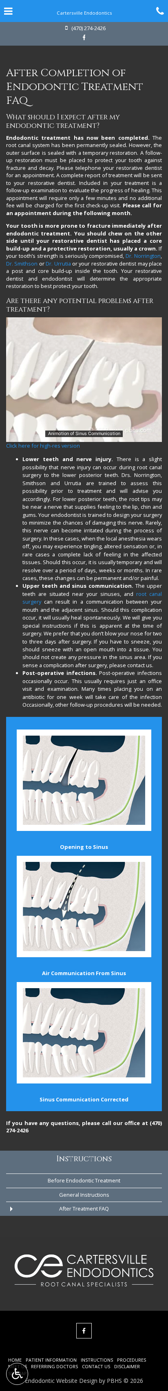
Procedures (131, 1360)
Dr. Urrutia (58, 263)
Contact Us (96, 1366)
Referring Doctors (54, 1366)
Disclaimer (127, 1366)
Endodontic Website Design (61, 1380)
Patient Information (51, 1360)
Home (15, 1360)
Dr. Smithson (22, 263)
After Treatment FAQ (84, 1208)
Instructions (84, 1159)
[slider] (84, 435)
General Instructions (84, 1194)
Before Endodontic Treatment (84, 1180)
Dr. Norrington (143, 255)
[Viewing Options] (17, 1374)
